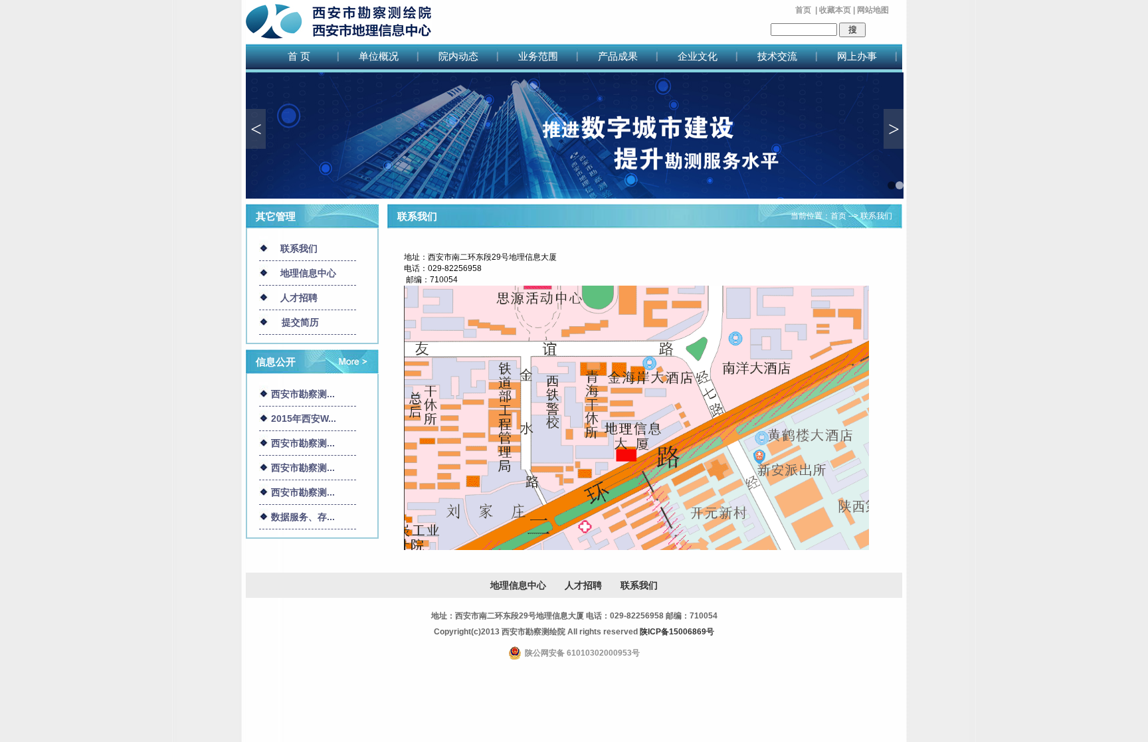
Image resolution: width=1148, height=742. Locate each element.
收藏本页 (835, 10)
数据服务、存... (303, 516)
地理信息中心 (308, 273)
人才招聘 (299, 297)
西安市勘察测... (303, 394)
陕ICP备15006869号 (677, 631)
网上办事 (857, 56)
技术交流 (777, 56)
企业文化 (698, 56)
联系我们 (299, 248)
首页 (803, 10)
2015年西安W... (303, 418)
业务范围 (538, 56)
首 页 (299, 56)
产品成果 (618, 56)
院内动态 (458, 56)
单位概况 (379, 56)
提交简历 (300, 322)
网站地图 (873, 10)
